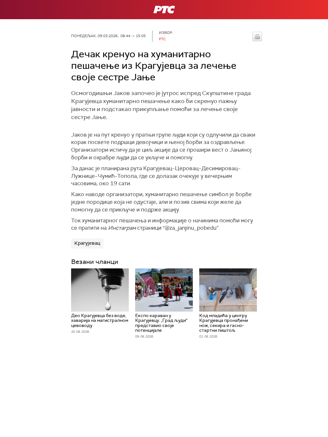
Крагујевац (87, 243)
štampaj (257, 36)
